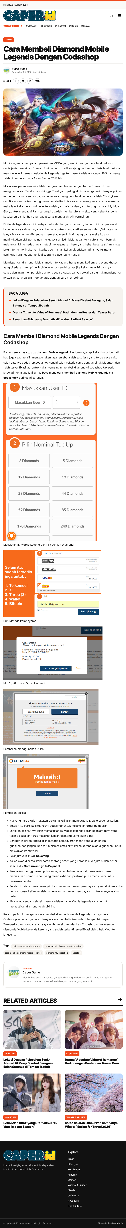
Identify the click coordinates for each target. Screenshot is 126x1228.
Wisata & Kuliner (75, 1117)
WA (37, 81)
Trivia (71, 1158)
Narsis (71, 1190)
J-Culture (73, 1195)
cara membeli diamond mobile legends (23, 953)
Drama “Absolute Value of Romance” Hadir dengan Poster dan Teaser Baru (63, 312)
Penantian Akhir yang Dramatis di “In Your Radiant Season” (53, 319)
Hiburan (72, 1174)
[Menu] (119, 15)
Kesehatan (74, 1169)
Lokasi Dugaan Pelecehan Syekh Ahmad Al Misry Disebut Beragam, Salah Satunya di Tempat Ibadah (63, 303)
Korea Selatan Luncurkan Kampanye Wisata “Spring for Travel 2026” (91, 1124)
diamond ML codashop (57, 953)
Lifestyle (73, 1164)
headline (77, 953)
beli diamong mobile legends (26, 946)
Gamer (8, 39)
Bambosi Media (115, 1223)
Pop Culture (75, 1205)
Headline (10, 1054)
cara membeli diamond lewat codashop (63, 946)
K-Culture (72, 1054)
